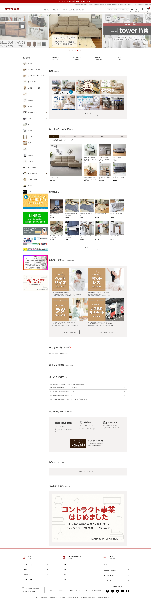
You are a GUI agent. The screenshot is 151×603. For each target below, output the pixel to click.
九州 (65, 579)
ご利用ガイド (107, 564)
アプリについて (108, 580)
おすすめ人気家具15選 (70, 332)
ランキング (63, 10)
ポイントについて (109, 575)
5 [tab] (81, 51)
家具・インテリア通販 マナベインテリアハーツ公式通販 (58, 597)
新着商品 (55, 10)
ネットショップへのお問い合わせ (32, 588)
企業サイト (62, 590)
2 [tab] (73, 51)
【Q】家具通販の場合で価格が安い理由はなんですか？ (63, 395)
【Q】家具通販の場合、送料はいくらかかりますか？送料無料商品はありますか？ (69, 399)
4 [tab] (78, 51)
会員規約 (84, 590)
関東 (65, 565)
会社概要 (51, 590)
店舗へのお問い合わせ (30, 591)
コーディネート (28, 565)
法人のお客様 (80, 10)
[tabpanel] (75, 31)
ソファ (25, 569)
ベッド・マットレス (29, 579)
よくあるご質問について (110, 570)
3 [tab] (75, 51)
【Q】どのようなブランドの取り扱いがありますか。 (62, 391)
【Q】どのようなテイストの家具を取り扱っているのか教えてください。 (67, 384)
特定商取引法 (73, 590)
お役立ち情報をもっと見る (106, 332)
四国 (65, 574)
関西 (65, 569)
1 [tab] (70, 51)
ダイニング (27, 574)
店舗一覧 (72, 10)
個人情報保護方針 (96, 590)
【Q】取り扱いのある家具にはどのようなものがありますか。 (64, 387)
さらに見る (88, 113)
